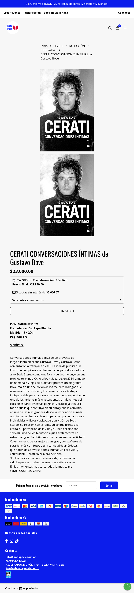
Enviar (109, 485)
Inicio (44, 46)
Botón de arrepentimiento (22, 568)
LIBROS (58, 46)
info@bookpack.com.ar (21, 557)
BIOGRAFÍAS (49, 50)
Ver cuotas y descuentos (28, 300)
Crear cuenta (11, 12)
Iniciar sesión (32, 12)
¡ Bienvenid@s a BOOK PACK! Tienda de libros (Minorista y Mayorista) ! (67, 3)
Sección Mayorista (56, 12)
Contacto (124, 12)
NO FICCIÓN (77, 46)
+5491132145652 (15, 560)
